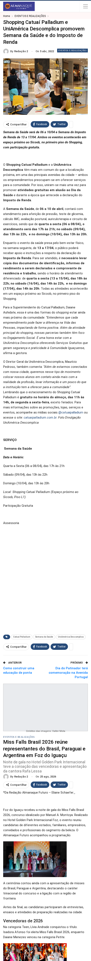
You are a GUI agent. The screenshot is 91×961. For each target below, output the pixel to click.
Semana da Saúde (44, 637)
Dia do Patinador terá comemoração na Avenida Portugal (68, 672)
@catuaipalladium (70, 412)
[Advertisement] (45, 583)
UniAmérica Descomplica (71, 637)
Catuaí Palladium (21, 637)
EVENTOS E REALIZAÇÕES (72, 50)
